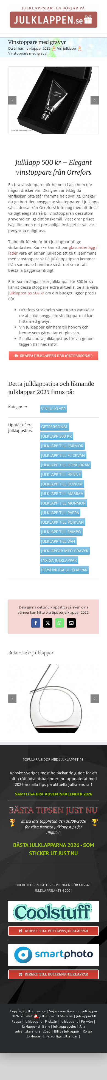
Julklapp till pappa (60, 512)
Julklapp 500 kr (56, 436)
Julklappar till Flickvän (41, 1021)
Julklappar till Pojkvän (77, 1021)
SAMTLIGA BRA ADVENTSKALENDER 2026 (53, 793)
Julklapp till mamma (62, 493)
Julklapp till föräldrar (65, 464)
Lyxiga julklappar (59, 560)
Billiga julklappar (66, 1031)
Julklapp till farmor (62, 445)
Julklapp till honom (62, 484)
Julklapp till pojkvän (62, 522)
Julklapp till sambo (61, 531)
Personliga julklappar (64, 569)
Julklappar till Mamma (56, 1016)
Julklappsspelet (64, 1026)
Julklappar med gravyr (64, 550)
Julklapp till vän (58, 541)
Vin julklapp (53, 408)
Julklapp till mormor (63, 503)
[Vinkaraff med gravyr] (53, 698)
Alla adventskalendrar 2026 (50, 1029)
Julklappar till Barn (36, 1026)
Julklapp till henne (61, 474)
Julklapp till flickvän (63, 455)
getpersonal (54, 426)
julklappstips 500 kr (26, 293)
